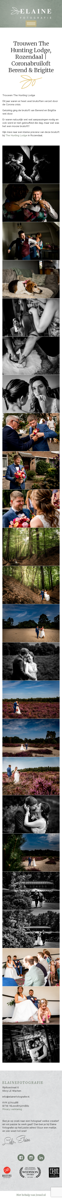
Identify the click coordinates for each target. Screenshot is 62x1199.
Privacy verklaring (12, 1109)
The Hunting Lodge (16, 135)
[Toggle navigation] (31, 23)
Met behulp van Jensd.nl (31, 1194)
